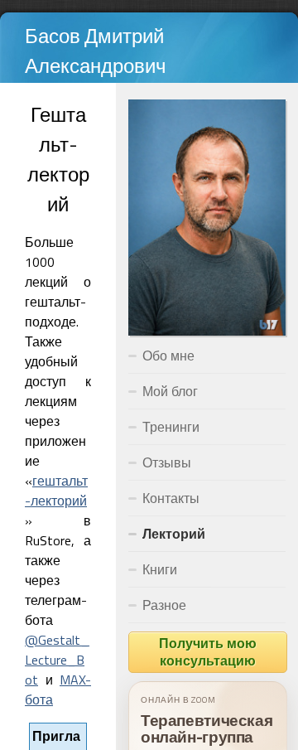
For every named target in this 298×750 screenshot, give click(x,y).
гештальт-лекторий (56, 490)
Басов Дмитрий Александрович (95, 50)
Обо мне (168, 355)
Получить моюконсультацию (208, 651)
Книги (159, 569)
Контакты (170, 498)
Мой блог (170, 391)
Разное (164, 605)
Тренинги (170, 427)
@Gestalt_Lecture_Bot (57, 660)
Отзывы (166, 462)
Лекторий (173, 534)
